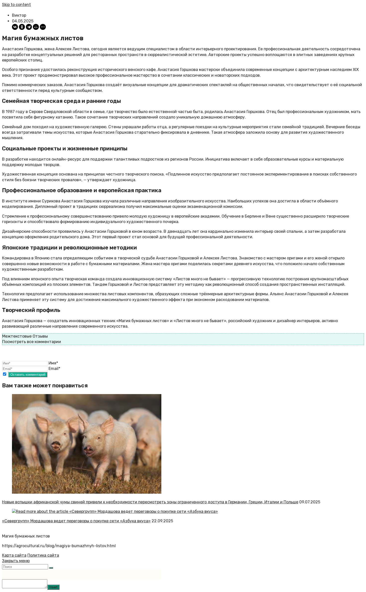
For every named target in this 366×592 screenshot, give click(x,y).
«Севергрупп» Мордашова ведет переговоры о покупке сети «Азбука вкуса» (76, 521)
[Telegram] (29, 27)
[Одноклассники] (22, 27)
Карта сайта (14, 555)
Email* (54, 368)
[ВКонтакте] (15, 27)
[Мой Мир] (36, 27)
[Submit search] (51, 568)
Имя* (53, 363)
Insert (53, 587)
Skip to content (16, 4)
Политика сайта (43, 555)
